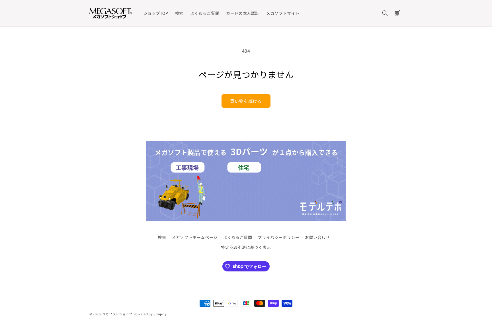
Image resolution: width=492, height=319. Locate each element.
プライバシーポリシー (278, 237)
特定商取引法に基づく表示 (246, 247)
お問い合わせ (317, 237)
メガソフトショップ (117, 314)
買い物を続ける (246, 101)
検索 (162, 237)
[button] (385, 13)
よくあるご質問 (237, 237)
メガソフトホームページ (195, 237)
